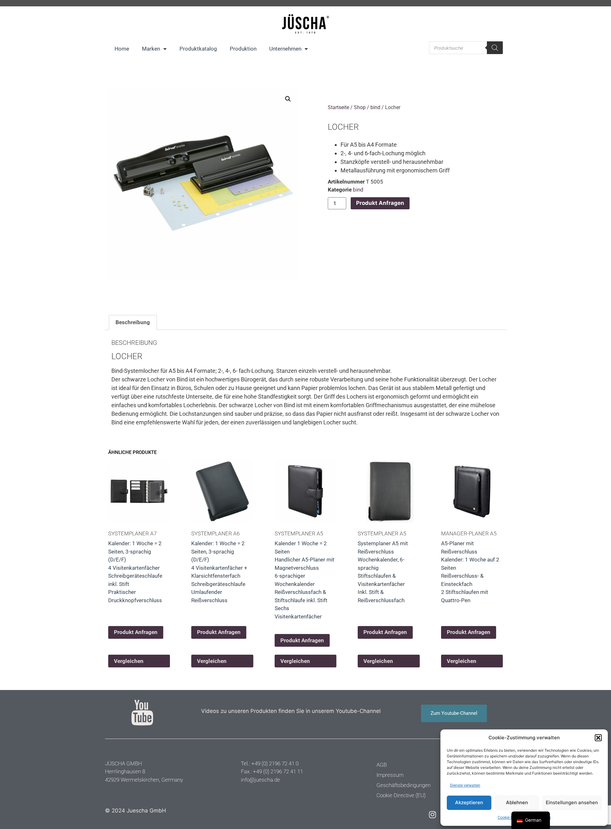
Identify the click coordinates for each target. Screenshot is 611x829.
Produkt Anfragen (380, 203)
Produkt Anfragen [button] (136, 632)
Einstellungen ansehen (572, 802)
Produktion (243, 48)
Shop (360, 107)
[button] (598, 738)
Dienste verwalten (465, 785)
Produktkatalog (198, 48)
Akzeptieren (469, 802)
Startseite (338, 107)
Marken (151, 48)
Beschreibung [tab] (133, 322)
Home (122, 48)
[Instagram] (432, 815)
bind (375, 107)
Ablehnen (517, 802)
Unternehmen (285, 48)
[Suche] (495, 47)
